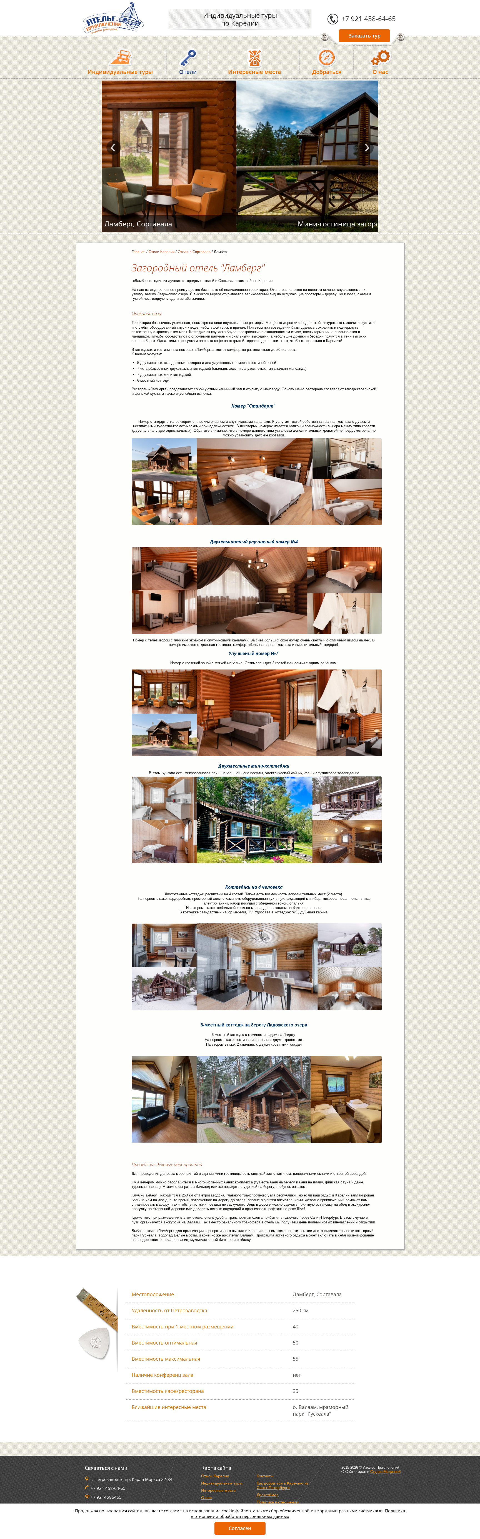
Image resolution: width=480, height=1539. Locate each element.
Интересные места (254, 72)
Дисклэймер (268, 1495)
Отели (188, 72)
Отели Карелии (161, 252)
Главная (138, 252)
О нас (380, 72)
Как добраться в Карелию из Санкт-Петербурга (282, 1485)
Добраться (326, 72)
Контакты (265, 1476)
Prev (113, 147)
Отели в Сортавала (194, 252)
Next (366, 147)
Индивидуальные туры (120, 72)
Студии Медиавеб (385, 1472)
